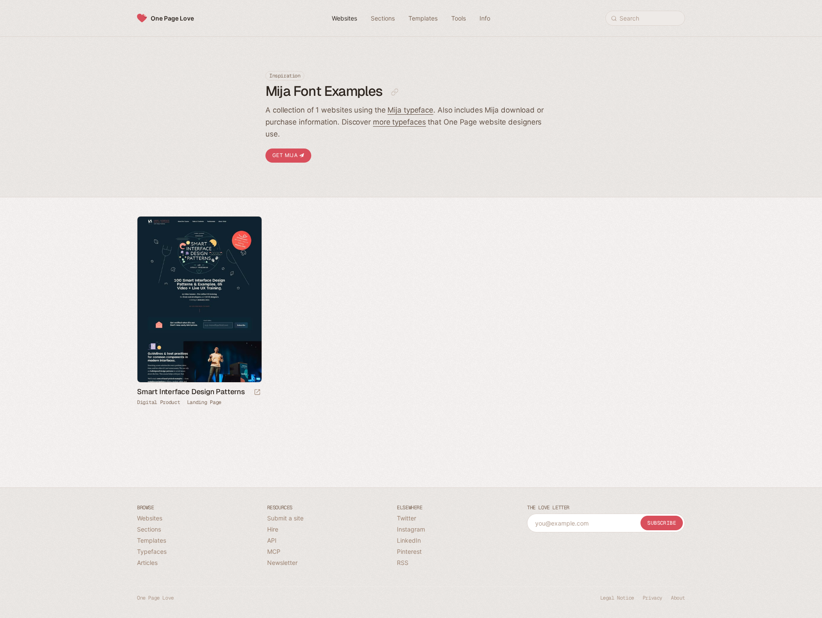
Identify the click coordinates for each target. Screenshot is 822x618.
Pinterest (409, 551)
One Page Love (172, 18)
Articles (147, 562)
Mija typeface (410, 110)
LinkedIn (409, 540)
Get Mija (285, 155)
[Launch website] (257, 392)
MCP (273, 551)
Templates (151, 540)
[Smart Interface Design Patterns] (199, 299)
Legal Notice (617, 597)
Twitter (406, 518)
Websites (149, 518)
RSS (402, 562)
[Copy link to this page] (395, 92)
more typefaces (399, 122)
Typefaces (152, 551)
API (272, 540)
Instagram (411, 529)
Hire (272, 529)
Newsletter (282, 562)
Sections (149, 529)
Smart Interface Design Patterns (191, 391)
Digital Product (158, 402)
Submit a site (285, 518)
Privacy (652, 597)
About (678, 597)
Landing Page (204, 402)
